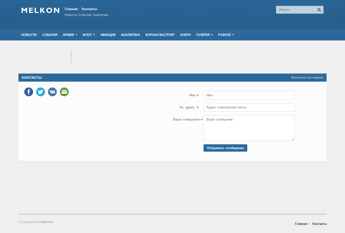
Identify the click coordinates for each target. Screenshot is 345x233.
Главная (71, 9)
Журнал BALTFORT (160, 34)
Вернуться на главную (307, 77)
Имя (194, 95)
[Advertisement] (172, 57)
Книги (185, 34)
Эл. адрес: (189, 107)
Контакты (89, 9)
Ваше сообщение (186, 120)
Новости (29, 34)
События (49, 34)
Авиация (108, 34)
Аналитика (130, 34)
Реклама (71, 57)
